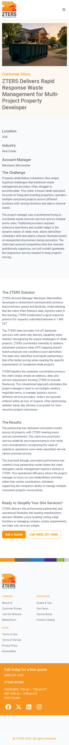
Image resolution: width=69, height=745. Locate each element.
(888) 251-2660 (14, 675)
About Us (7, 603)
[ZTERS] (9, 9)
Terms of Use (9, 634)
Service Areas (44, 614)
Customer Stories (12, 608)
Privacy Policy (9, 645)
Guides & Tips (44, 603)
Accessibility (9, 651)
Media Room (9, 619)
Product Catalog (46, 619)
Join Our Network (11, 614)
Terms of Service (11, 640)
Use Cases (42, 608)
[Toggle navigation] (64, 9)
